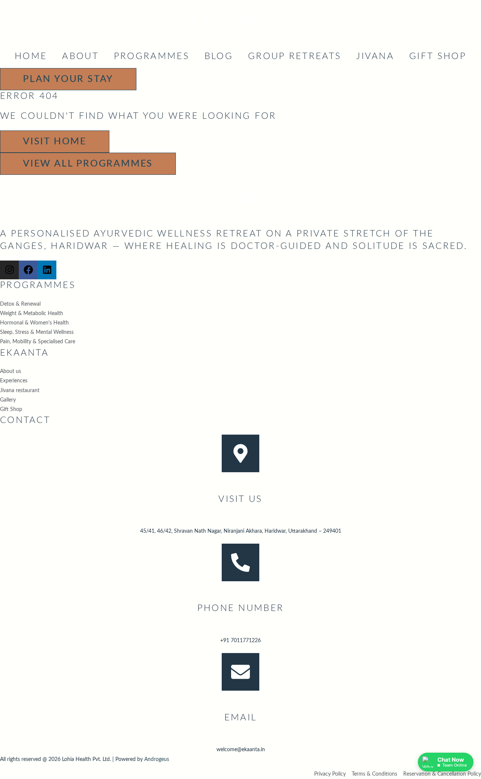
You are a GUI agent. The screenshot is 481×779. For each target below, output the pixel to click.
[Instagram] (9, 270)
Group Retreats (294, 56)
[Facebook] (28, 270)
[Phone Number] (240, 562)
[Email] (240, 672)
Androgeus (156, 759)
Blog (218, 56)
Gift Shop (437, 56)
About (80, 56)
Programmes (151, 56)
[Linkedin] (47, 270)
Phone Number (240, 608)
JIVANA (375, 56)
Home (31, 56)
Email (240, 717)
